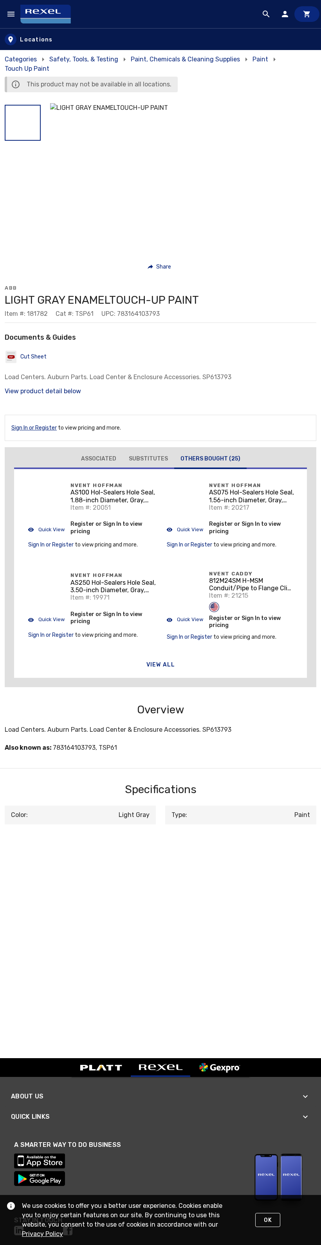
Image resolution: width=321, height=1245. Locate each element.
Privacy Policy (42, 1234)
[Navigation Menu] (11, 14)
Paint (260, 59)
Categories (21, 59)
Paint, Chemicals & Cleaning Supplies (185, 59)
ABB (11, 288)
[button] (23, 123)
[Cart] (306, 14)
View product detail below (43, 391)
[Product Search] (266, 14)
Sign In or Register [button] (51, 544)
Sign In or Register (34, 428)
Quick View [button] (51, 529)
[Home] (49, 14)
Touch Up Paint (27, 68)
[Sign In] (285, 14)
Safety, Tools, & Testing (83, 59)
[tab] (99, 459)
